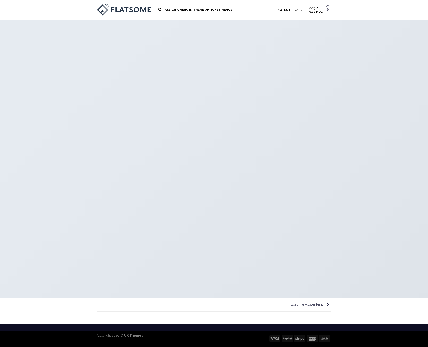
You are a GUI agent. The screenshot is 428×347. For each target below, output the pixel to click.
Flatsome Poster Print (306, 304)
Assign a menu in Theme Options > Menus (198, 9)
